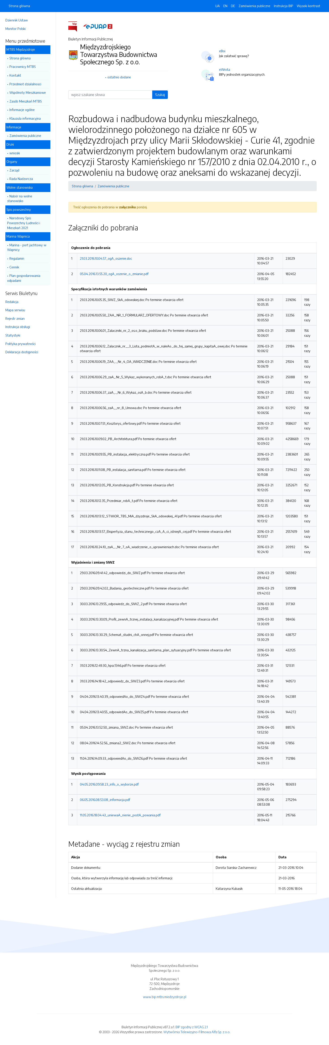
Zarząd (14, 170)
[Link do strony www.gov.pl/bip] (75, 26)
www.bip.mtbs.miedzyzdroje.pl (164, 997)
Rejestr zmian (15, 318)
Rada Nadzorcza (21, 179)
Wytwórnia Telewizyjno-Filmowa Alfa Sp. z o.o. (196, 1032)
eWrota (224, 69)
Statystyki (12, 335)
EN (225, 6)
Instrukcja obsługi (17, 327)
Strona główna (20, 58)
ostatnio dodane (119, 77)
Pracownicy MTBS (22, 67)
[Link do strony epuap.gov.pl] (97, 26)
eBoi (222, 51)
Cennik (14, 267)
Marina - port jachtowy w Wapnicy (26, 247)
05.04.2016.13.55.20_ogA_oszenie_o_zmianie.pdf (114, 274)
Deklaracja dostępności (21, 352)
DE (233, 6)
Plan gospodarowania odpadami (23, 278)
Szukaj (160, 94)
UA (217, 6)
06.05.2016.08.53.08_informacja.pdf (105, 800)
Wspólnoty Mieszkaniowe (27, 92)
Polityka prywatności (20, 344)
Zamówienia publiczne (25, 136)
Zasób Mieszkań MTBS (25, 101)
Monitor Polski (15, 29)
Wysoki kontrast (308, 6)
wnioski (14, 153)
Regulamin (16, 258)
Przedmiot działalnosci (25, 84)
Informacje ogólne (22, 110)
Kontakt (15, 75)
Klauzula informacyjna (25, 118)
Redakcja (11, 302)
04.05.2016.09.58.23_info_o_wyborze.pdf (109, 784)
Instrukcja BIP (283, 6)
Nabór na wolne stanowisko (19, 198)
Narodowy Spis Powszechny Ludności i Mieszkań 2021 (23, 223)
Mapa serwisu (15, 310)
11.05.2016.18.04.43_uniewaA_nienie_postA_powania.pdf (120, 815)
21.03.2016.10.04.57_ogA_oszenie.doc (106, 258)
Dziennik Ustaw (16, 20)
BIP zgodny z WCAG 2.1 (191, 1027)
